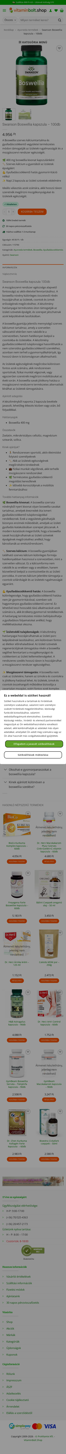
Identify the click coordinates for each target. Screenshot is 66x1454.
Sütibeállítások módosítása (33, 754)
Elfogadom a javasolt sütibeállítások (34, 743)
